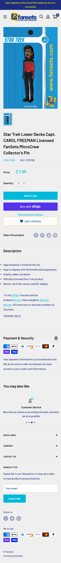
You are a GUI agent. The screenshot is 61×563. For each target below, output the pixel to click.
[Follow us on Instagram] (18, 518)
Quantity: (8, 183)
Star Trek (9, 160)
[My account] (48, 17)
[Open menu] (5, 16)
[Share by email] (55, 235)
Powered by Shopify (13, 555)
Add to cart (30, 195)
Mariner (17, 299)
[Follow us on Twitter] (12, 518)
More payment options (30, 214)
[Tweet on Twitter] (48, 235)
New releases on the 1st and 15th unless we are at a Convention (30, 4)
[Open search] (41, 17)
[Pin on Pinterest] (42, 235)
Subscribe (14, 498)
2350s (15, 295)
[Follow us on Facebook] (5, 518)
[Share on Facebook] (36, 235)
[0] (55, 17)
